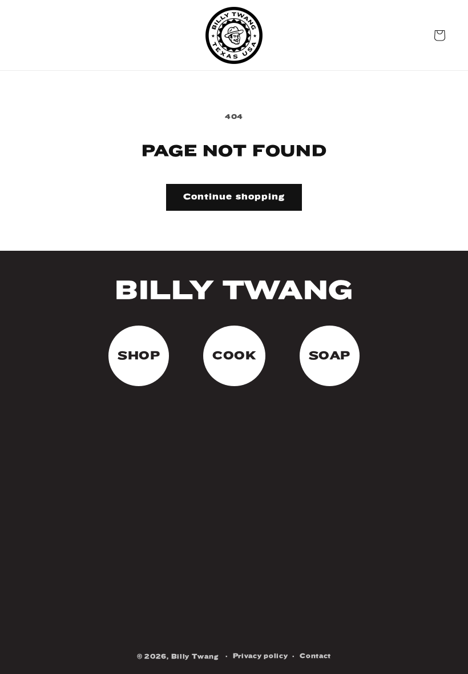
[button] (439, 35)
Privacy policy (260, 656)
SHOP (139, 355)
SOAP (329, 355)
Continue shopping (234, 197)
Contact (315, 656)
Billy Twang (195, 656)
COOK (234, 355)
